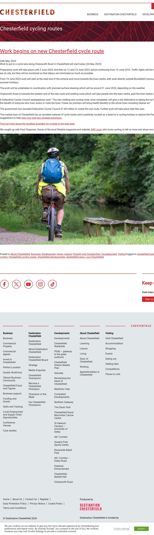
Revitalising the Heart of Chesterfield (62, 381)
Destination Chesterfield (27, 12)
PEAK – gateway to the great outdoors (63, 354)
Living (83, 353)
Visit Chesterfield (114, 338)
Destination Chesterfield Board (38, 358)
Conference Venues (9, 424)
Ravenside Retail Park (63, 451)
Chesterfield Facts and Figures (12, 387)
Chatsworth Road (63, 482)
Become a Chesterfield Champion (35, 386)
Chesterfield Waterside (60, 345)
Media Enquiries (37, 370)
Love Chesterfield (95, 257)
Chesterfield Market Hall (60, 475)
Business (92, 14)
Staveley (58, 373)
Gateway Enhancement (61, 467)
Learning (84, 343)
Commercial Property (9, 345)
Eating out (110, 358)
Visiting (122, 254)
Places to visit (112, 374)
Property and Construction (86, 254)
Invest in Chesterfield (9, 361)
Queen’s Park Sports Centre (61, 443)
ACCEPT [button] (141, 529)
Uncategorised (109, 254)
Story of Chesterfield (86, 360)
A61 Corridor (61, 436)
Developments (61, 338)
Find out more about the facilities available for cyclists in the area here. (37, 123)
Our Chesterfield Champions (37, 403)
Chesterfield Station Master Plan (62, 365)
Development (49, 254)
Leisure (68, 254)
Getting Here (112, 363)
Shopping (110, 348)
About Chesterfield (20, 254)
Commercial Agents (9, 353)
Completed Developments (61, 395)
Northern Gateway (63, 402)
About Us (17, 499)
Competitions (112, 369)
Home (60, 254)
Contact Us (31, 499)
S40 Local (96, 129)
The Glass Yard (62, 407)
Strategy (33, 365)
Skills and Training (13, 406)
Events (108, 353)
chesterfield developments (51, 257)
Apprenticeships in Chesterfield (89, 373)
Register (44, 499)
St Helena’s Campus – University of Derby (61, 427)
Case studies (10, 430)
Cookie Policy (55, 503)
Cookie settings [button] (122, 528)
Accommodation (114, 343)
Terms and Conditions (14, 508)
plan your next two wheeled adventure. (41, 118)
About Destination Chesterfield (38, 350)
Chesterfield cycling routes (22, 257)
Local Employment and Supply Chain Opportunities (13, 414)
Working (84, 366)
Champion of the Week (37, 395)
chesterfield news (75, 257)
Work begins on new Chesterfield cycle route (52, 51)
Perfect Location (11, 367)
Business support (12, 393)
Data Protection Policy (15, 503)
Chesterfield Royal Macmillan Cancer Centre (64, 415)
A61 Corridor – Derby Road (62, 459)
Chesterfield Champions (35, 377)
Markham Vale (62, 389)
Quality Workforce (12, 372)
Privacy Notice (37, 503)
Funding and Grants (9, 400)
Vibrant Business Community (12, 379)
